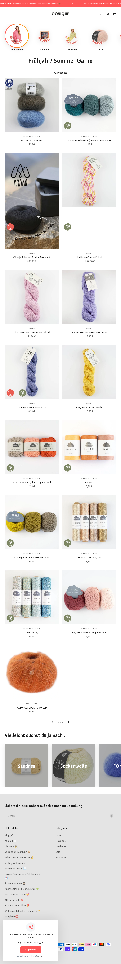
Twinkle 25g (31, 632)
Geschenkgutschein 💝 (17, 894)
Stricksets (61, 857)
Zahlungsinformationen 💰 (19, 857)
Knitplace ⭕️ (11, 916)
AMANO (32, 253)
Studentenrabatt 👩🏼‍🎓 (15, 883)
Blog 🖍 (9, 835)
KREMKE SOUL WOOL (31, 137)
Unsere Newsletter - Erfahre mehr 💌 (23, 876)
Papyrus (89, 482)
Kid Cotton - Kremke (31, 140)
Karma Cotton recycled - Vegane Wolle (31, 482)
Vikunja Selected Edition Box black (31, 257)
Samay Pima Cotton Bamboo (89, 407)
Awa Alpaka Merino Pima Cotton (89, 332)
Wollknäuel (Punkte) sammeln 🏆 (22, 911)
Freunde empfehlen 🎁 (17, 905)
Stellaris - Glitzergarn (89, 557)
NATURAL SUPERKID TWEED (32, 707)
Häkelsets (61, 841)
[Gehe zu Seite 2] (68, 722)
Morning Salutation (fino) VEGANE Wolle (89, 140)
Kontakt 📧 (11, 841)
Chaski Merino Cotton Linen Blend (32, 332)
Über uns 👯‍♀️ (11, 846)
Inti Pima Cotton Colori (89, 257)
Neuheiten (61, 846)
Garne (59, 835)
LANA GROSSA (31, 704)
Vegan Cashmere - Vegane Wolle (89, 632)
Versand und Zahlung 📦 (17, 852)
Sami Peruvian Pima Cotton (31, 407)
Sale (58, 852)
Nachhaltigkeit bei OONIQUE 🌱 (22, 888)
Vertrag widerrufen (15, 863)
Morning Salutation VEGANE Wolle (32, 557)
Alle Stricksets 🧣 (14, 900)
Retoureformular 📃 (15, 868)
